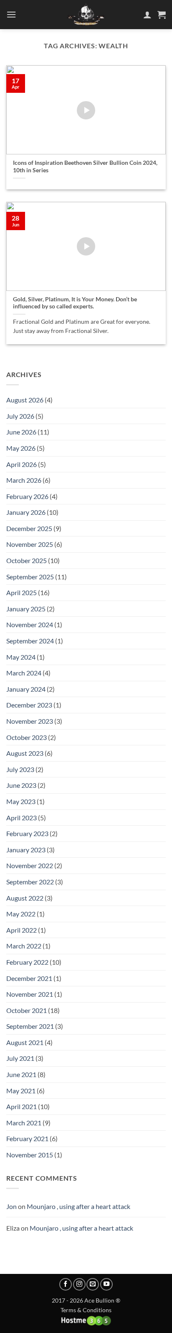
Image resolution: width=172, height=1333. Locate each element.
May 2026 (20, 448)
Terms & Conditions (86, 1309)
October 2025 (26, 560)
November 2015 (29, 1155)
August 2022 (24, 898)
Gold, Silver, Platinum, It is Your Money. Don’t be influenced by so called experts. (75, 303)
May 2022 (20, 914)
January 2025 (26, 609)
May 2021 (20, 1091)
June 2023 (21, 785)
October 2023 (26, 737)
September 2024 (30, 641)
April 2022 (21, 930)
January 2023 (26, 850)
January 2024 (26, 689)
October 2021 (26, 1010)
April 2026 (21, 464)
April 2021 (21, 1106)
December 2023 (29, 705)
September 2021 (30, 1026)
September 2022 (30, 882)
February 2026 (27, 496)
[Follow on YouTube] (106, 1284)
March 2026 (23, 480)
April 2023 (21, 818)
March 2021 (23, 1123)
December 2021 (29, 978)
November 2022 (29, 865)
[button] (11, 14)
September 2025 (30, 577)
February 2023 (27, 833)
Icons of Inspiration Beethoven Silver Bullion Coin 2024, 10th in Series (85, 166)
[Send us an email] (92, 1284)
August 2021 (24, 1042)
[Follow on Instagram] (79, 1284)
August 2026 (24, 400)
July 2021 (20, 1058)
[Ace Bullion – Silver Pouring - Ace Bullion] (86, 14)
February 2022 (27, 962)
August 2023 (24, 753)
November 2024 (29, 624)
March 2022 (23, 946)
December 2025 (29, 528)
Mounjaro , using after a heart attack (78, 1206)
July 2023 (20, 769)
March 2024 (23, 673)
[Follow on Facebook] (65, 1284)
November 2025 (29, 544)
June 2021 (21, 1074)
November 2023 (29, 721)
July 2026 (20, 416)
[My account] (147, 14)
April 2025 (21, 592)
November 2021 (29, 994)
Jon (11, 1206)
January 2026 (26, 512)
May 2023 (20, 801)
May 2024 (20, 657)
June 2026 (21, 432)
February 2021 (27, 1138)
